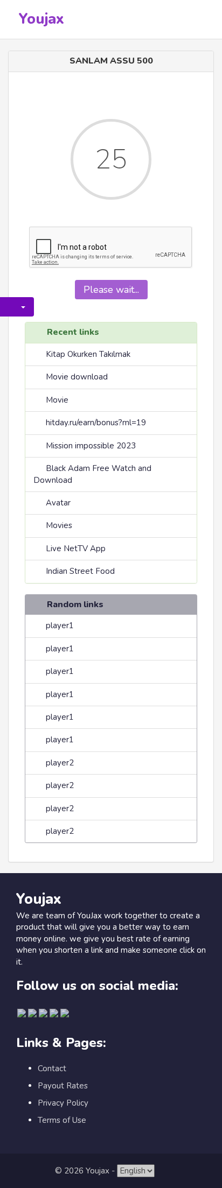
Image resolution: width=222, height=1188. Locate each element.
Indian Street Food (80, 571)
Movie (57, 400)
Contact (52, 1068)
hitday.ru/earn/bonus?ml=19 (96, 422)
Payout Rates (63, 1085)
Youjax (41, 19)
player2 (60, 762)
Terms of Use (62, 1120)
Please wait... (111, 289)
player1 (60, 625)
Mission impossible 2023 (91, 445)
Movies (59, 525)
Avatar (58, 502)
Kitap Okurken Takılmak (88, 354)
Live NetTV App (76, 548)
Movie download (77, 376)
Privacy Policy (63, 1103)
